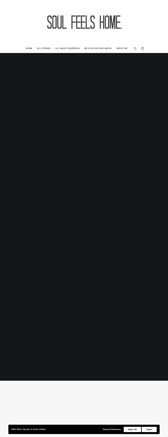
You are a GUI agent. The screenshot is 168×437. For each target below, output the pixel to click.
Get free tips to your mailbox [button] (84, 234)
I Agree (149, 429)
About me (122, 48)
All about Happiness (67, 48)
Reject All (132, 429)
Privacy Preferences (112, 429)
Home (29, 48)
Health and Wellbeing (98, 48)
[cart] (141, 48)
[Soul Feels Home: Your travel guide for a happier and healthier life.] (84, 22)
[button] (136, 48)
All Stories (44, 48)
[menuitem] (29, 48)
